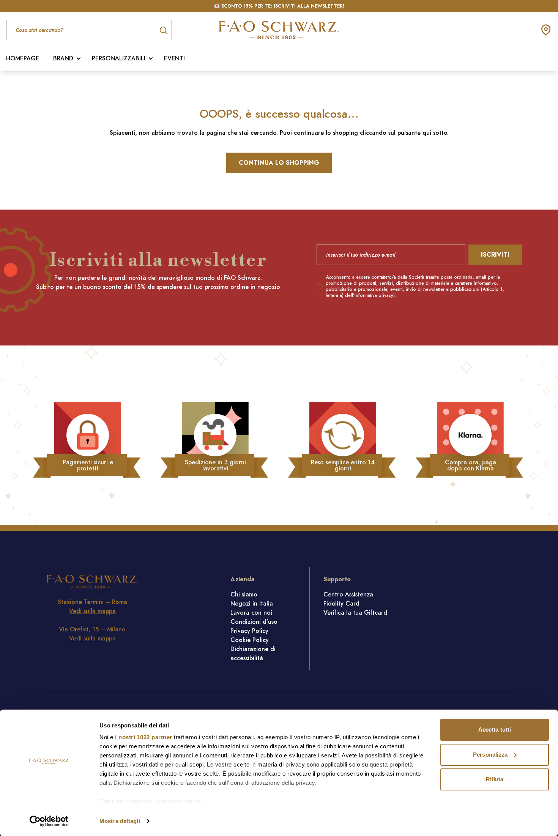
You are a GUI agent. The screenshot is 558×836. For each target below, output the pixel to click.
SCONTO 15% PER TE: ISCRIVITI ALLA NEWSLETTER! (282, 6)
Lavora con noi (251, 612)
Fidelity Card (341, 603)
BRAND (63, 58)
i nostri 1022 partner (143, 737)
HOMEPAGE (22, 58)
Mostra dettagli (119, 821)
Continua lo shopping (279, 162)
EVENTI (174, 58)
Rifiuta (495, 779)
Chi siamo (243, 594)
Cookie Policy (249, 640)
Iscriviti (495, 254)
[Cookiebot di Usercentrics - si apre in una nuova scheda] (49, 821)
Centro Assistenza (348, 594)
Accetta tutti (494, 729)
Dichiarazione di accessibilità (253, 653)
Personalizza (490, 754)
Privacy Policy (249, 630)
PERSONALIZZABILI (118, 58)
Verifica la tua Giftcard (355, 612)
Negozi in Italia (251, 603)
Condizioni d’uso (253, 621)
